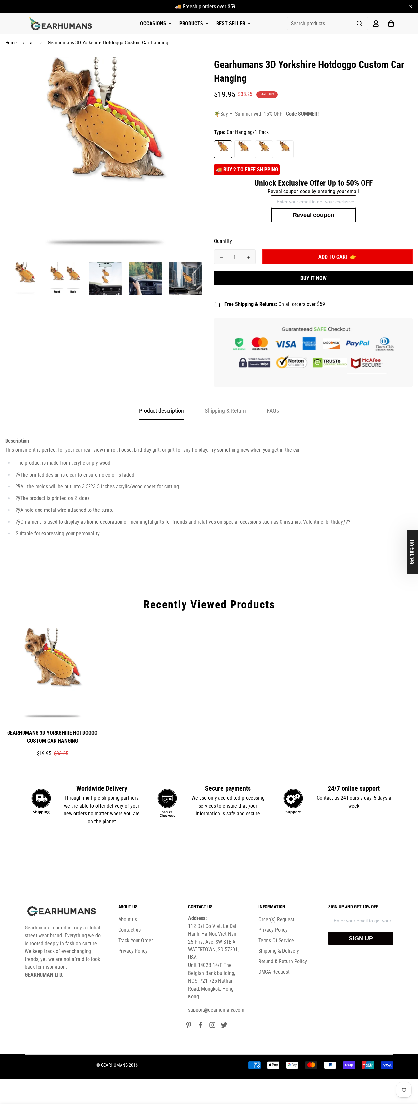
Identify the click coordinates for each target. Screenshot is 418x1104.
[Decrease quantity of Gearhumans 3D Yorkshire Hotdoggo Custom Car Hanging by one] (221, 257)
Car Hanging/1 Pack (223, 149)
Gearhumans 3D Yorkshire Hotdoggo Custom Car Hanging (52, 737)
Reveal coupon (313, 215)
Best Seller (230, 23)
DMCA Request (274, 972)
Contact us (129, 930)
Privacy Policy (133, 951)
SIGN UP (361, 938)
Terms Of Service (276, 940)
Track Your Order (135, 940)
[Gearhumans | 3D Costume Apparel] (61, 23)
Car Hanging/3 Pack (264, 149)
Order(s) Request (276, 919)
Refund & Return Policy (282, 961)
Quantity (223, 241)
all (32, 43)
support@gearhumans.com (216, 1010)
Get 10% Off (412, 552)
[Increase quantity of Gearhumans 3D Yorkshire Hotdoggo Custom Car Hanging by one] (248, 257)
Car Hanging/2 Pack (243, 149)
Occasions (153, 23)
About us (127, 919)
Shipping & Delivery (278, 951)
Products (191, 23)
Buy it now (313, 278)
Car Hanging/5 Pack (285, 149)
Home (11, 43)
